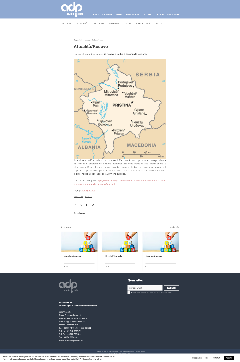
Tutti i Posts (66, 23)
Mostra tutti (174, 227)
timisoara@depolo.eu (74, 340)
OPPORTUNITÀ (143, 23)
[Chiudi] (237, 358)
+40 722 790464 (73, 334)
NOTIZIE (88, 197)
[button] (175, 23)
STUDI (128, 23)
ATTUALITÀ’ (82, 23)
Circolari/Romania (72, 256)
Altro (158, 23)
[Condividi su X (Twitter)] (81, 205)
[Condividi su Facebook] (75, 205)
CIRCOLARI (98, 23)
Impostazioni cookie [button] (200, 358)
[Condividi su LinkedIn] (87, 205)
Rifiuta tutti (216, 358)
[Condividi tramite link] (93, 205)
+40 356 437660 (69, 328)
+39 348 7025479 (74, 331)
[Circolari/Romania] (79, 242)
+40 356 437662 (84, 328)
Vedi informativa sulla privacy (91, 359)
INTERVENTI (114, 23)
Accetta (229, 358)
